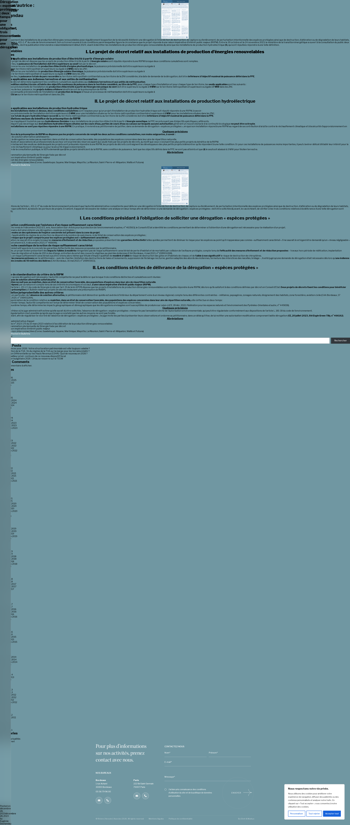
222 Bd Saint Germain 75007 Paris (143, 783)
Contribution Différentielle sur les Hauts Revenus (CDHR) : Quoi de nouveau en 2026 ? (44, 353)
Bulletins (25, 165)
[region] (314, 802)
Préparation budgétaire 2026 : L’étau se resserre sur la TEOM (31, 358)
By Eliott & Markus (246, 819)
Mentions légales (156, 819)
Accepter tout (332, 813)
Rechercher (340, 340)
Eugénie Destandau (5, 822)
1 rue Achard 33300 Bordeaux (104, 786)
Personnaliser (296, 813)
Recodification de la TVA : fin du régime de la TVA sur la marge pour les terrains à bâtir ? (45, 351)
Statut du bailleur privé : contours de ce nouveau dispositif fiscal (33, 356)
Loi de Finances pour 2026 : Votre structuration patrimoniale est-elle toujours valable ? (45, 348)
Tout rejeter (314, 813)
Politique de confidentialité (180, 819)
